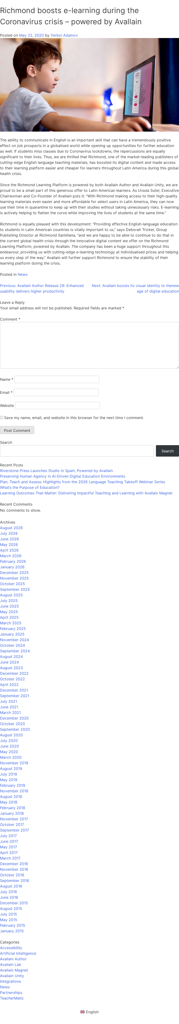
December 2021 (14, 690)
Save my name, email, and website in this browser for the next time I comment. (74, 417)
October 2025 (12, 583)
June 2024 (9, 662)
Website (7, 405)
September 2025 (15, 589)
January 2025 (12, 634)
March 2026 (10, 555)
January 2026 (12, 567)
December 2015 (14, 903)
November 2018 (14, 791)
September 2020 (15, 729)
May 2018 (8, 802)
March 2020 (10, 757)
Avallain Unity (12, 975)
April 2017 (9, 852)
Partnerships (11, 992)
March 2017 (10, 858)
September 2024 (15, 651)
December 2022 (14, 673)
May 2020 (9, 751)
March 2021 (10, 712)
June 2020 (9, 746)
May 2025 (9, 611)
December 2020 (14, 718)
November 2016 (14, 869)
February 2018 (12, 807)
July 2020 (9, 740)
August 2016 (11, 886)
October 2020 (12, 723)
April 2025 (9, 617)
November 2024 (14, 639)
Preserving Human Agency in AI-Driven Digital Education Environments (62, 476)
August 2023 (11, 667)
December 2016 (14, 863)
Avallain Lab (10, 964)
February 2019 (12, 785)
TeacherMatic (12, 998)
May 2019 (8, 779)
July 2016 (8, 891)
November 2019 (14, 763)
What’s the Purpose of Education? (29, 487)
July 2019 (8, 774)
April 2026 (9, 550)
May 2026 (9, 544)
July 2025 (9, 600)
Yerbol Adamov (64, 35)
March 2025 (10, 623)
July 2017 (8, 835)
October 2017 (12, 824)
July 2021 (8, 701)
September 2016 (14, 880)
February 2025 (13, 628)
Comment (10, 319)
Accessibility (11, 947)
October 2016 (12, 875)
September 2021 (14, 695)
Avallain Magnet (14, 970)
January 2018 (12, 813)
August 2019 (11, 768)
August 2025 (11, 595)
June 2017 (9, 841)
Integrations (10, 981)
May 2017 (8, 847)
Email (6, 392)
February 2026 (13, 561)
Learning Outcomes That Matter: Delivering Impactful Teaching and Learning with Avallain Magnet (86, 493)
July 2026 (9, 533)
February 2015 (12, 925)
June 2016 (9, 897)
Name (6, 379)
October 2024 (12, 645)
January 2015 (12, 931)
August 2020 (11, 735)
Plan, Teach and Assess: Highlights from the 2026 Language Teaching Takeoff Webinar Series (82, 481)
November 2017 (14, 819)
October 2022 (12, 679)
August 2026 (11, 527)
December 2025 (14, 572)
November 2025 (14, 578)
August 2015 (11, 908)
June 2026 (9, 539)
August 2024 (11, 656)
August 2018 (11, 796)
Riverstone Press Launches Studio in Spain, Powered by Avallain (56, 470)
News (23, 274)
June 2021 (9, 707)
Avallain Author (13, 959)
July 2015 (8, 914)
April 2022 (9, 684)
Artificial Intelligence (18, 953)
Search (6, 442)
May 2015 (8, 919)
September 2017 (14, 830)
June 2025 (9, 606)
